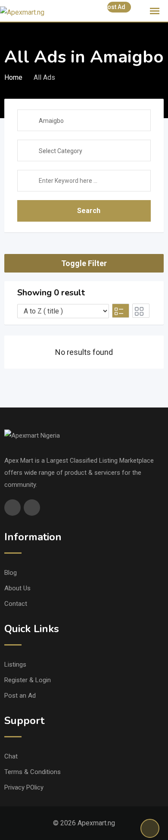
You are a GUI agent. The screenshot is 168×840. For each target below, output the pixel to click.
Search (88, 211)
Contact (15, 604)
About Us (17, 588)
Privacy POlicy (24, 787)
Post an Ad (20, 695)
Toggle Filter (84, 263)
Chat (11, 756)
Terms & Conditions (32, 772)
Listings (15, 664)
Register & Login (27, 680)
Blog (10, 573)
